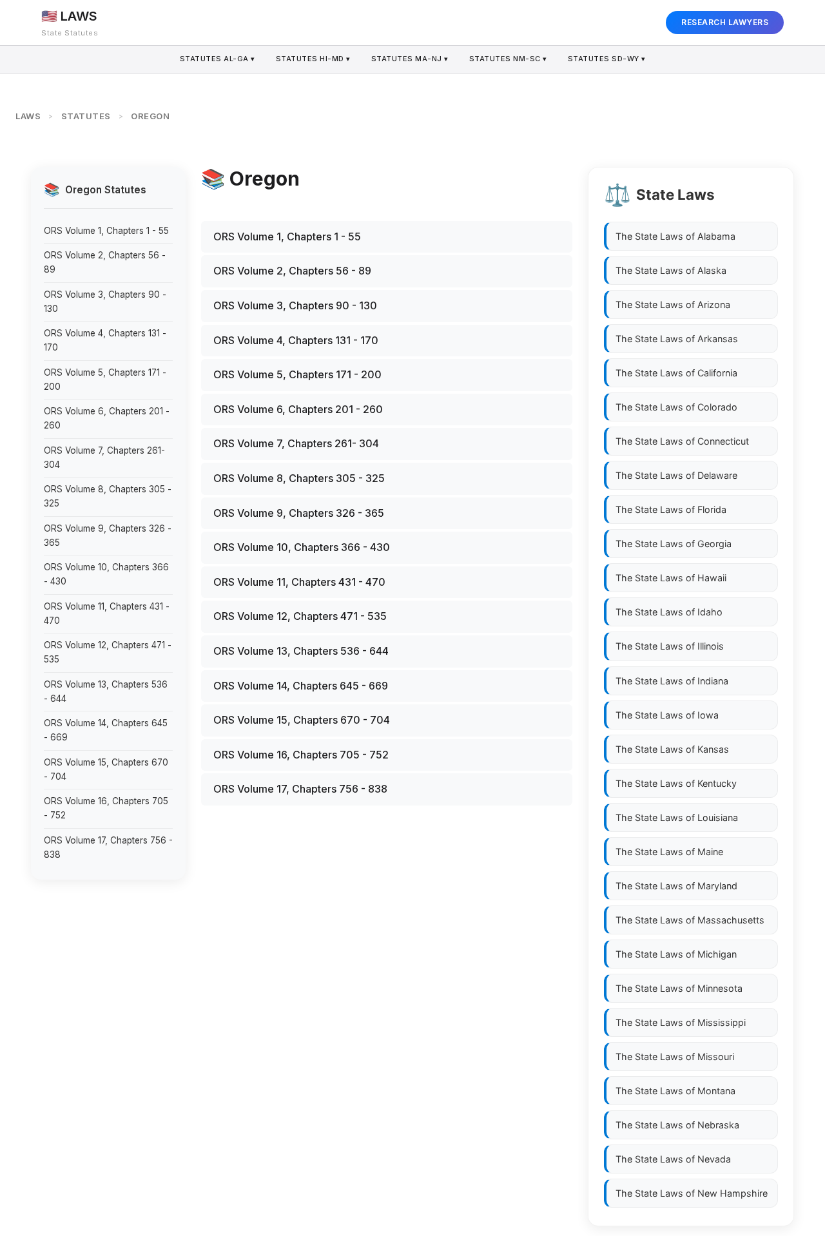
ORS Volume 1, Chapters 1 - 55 (106, 230)
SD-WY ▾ (607, 58)
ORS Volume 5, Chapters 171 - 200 (105, 379)
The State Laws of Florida (671, 509)
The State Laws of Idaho (669, 611)
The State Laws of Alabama (675, 236)
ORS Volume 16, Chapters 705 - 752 (106, 808)
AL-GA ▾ (217, 58)
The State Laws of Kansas (672, 748)
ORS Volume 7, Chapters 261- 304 (104, 457)
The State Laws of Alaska (671, 270)
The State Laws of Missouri (675, 1056)
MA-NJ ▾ (410, 58)
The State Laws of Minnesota (679, 988)
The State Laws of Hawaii (671, 577)
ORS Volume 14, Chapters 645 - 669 (106, 730)
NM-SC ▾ (508, 58)
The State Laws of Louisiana (677, 816)
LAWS (28, 116)
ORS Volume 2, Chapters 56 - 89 (105, 262)
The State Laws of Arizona (673, 304)
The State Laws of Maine (669, 850)
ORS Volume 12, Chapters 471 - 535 (107, 652)
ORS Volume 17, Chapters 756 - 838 (108, 847)
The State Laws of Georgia (674, 543)
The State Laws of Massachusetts (690, 919)
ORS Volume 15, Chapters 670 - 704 (106, 769)
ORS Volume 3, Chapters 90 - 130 (105, 301)
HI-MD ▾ (313, 58)
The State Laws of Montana (675, 1090)
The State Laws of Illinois (670, 646)
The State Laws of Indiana (672, 680)
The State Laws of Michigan (676, 954)
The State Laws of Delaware (676, 475)
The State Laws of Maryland (676, 885)
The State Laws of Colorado (676, 406)
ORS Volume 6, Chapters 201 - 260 (107, 418)
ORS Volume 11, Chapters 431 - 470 (107, 613)
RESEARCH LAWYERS (724, 22)
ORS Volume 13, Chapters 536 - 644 (106, 691)
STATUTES (86, 116)
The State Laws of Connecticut (682, 441)
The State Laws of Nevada (673, 1159)
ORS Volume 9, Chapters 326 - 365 (107, 535)
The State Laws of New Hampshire (692, 1193)
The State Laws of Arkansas (677, 338)
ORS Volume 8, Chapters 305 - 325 (107, 496)
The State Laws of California (676, 372)
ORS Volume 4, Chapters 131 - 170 (105, 340)
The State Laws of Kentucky (676, 782)
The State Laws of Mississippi (681, 1022)
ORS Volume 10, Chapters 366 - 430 (106, 574)
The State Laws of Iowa (667, 714)
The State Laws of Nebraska (677, 1124)
